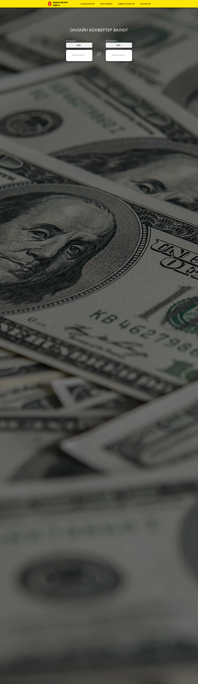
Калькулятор (88, 4)
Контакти (145, 4)
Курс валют (106, 4)
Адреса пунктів (126, 4)
